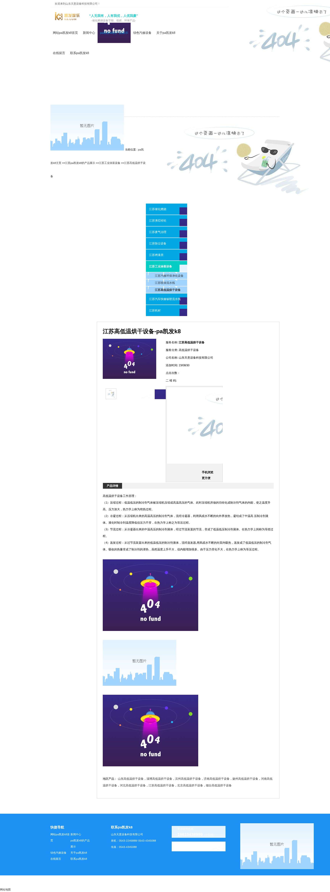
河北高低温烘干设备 (133, 785)
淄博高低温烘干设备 (159, 778)
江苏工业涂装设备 (109, 162)
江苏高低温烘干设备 (161, 785)
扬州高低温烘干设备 (245, 778)
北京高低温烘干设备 (190, 785)
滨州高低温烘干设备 (188, 778)
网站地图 (5, 889)
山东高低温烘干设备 (131, 778)
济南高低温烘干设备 (217, 778)
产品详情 (112, 485)
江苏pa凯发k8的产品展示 (80, 162)
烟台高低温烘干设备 (219, 785)
